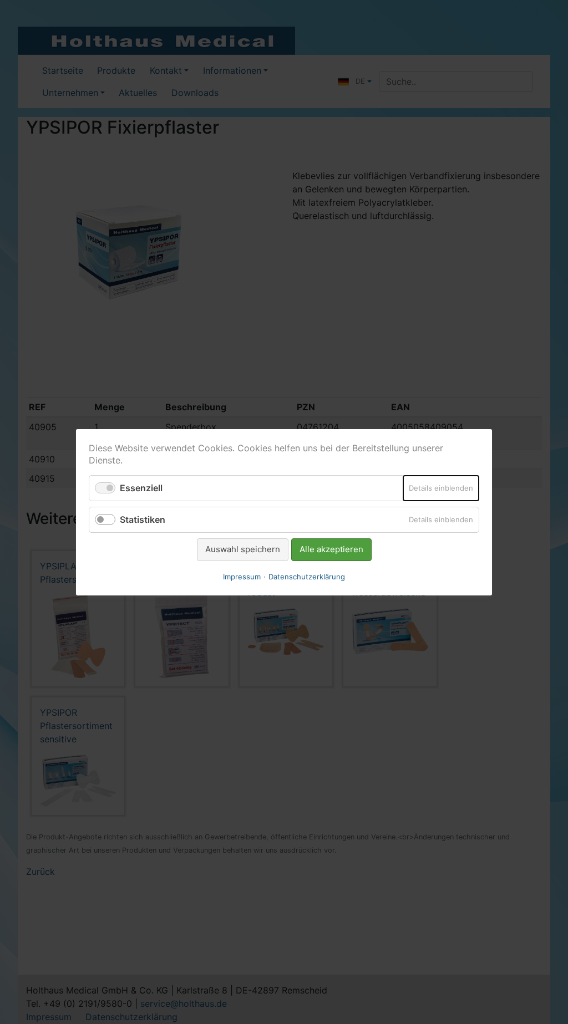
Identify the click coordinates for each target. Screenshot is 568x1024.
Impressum (242, 576)
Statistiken (142, 519)
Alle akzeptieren (331, 549)
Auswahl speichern (242, 549)
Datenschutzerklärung (306, 576)
